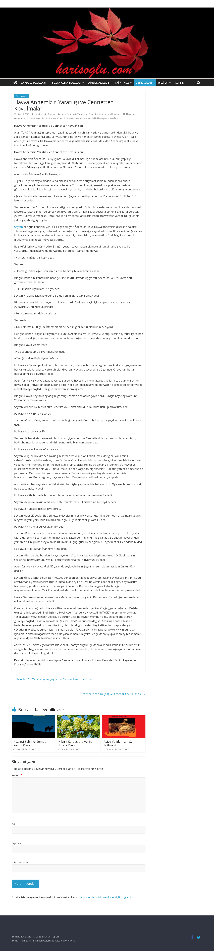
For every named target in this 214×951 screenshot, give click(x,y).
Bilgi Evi (163, 82)
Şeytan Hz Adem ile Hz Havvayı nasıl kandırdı (97, 118)
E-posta (16, 843)
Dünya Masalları (98, 82)
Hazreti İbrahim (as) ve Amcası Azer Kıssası (112, 694)
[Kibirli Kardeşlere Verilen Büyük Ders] (78, 717)
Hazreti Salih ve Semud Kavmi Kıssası (29, 743)
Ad (13, 824)
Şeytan (18, 227)
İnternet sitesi (20, 862)
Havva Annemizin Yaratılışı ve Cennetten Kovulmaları (85, 114)
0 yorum (51, 114)
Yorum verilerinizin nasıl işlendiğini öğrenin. (106, 897)
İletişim (179, 82)
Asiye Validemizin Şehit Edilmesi (120, 743)
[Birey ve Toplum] (15, 82)
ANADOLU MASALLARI (33, 82)
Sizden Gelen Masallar (66, 82)
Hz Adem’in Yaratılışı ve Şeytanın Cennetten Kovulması (52, 679)
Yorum (17, 775)
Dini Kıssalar (144, 82)
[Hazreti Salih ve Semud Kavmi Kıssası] (33, 717)
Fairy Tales (122, 82)
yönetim (39, 114)
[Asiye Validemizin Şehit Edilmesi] (123, 717)
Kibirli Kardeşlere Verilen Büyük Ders (76, 743)
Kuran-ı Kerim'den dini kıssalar (60, 118)
